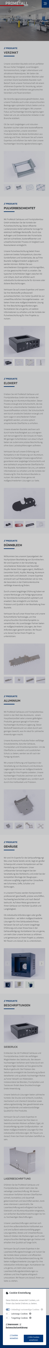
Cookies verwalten (14, 1336)
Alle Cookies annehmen (34, 1338)
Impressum (13, 1324)
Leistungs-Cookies (19, 1313)
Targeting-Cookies (19, 1317)
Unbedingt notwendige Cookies (25, 1309)
